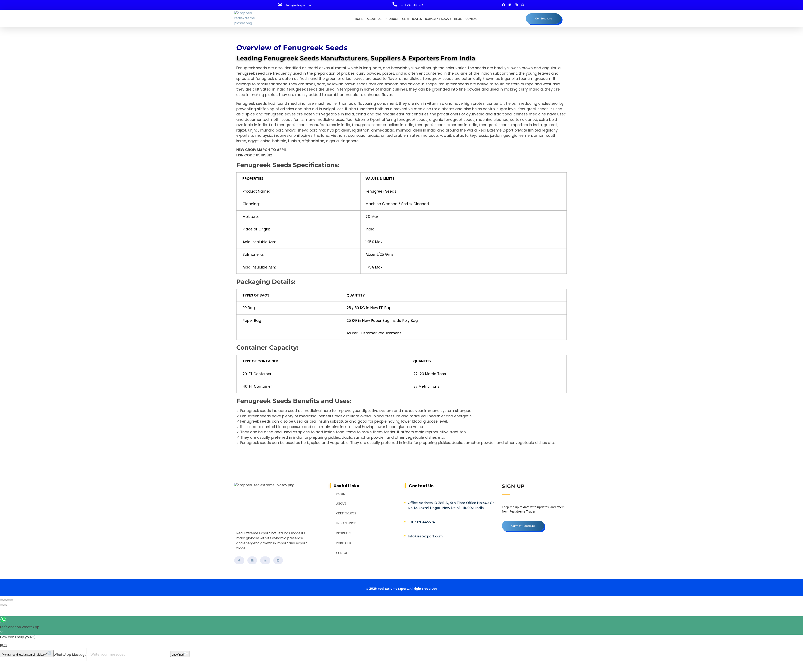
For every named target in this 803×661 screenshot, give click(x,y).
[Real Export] (261, 19)
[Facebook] (503, 5)
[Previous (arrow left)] (1, 605)
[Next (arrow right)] (5, 605)
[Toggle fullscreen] (8, 600)
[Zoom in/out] (11, 600)
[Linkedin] (510, 5)
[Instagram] (516, 5)
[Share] (5, 600)
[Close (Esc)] (1, 600)
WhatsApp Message (70, 654)
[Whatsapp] (522, 5)
